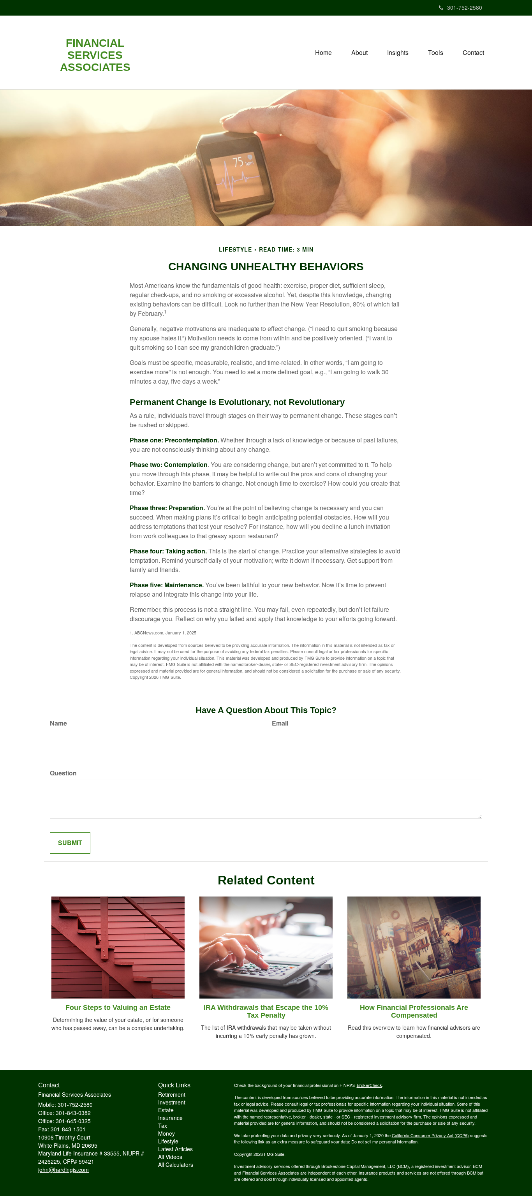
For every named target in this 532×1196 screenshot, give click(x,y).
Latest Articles (175, 1149)
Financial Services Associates (95, 55)
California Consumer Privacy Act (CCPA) (430, 1135)
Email (280, 723)
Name (58, 723)
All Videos (170, 1157)
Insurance (170, 1118)
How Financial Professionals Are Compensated (414, 1011)
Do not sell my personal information (384, 1141)
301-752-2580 (464, 7)
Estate (166, 1110)
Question (63, 773)
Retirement (171, 1094)
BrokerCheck (369, 1085)
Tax (162, 1125)
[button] (359, 52)
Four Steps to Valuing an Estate (118, 1007)
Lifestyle (168, 1141)
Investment (171, 1102)
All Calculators (175, 1164)
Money (166, 1133)
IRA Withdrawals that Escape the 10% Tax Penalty (266, 1011)
